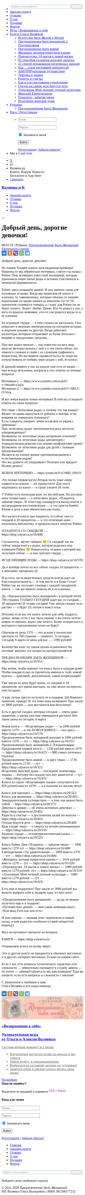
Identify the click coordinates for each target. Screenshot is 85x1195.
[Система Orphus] (57, 1091)
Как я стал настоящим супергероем (43, 82)
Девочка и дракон (30, 75)
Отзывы (15, 15)
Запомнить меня (34, 135)
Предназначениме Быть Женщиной (43, 108)
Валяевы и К (13, 187)
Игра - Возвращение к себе (29, 30)
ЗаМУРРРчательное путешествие (41, 71)
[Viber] (15, 253)
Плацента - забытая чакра (36, 97)
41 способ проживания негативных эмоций (49, 64)
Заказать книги (20, 11)
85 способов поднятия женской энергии (46, 60)
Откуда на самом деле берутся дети (43, 86)
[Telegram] (27, 253)
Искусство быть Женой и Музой (41, 37)
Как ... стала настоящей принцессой (43, 67)
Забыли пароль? (49, 149)
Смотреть (16, 179)
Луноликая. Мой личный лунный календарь (49, 90)
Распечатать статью (15, 249)
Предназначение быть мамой (38, 49)
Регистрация (27, 149)
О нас (14, 19)
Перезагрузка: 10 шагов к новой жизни (45, 56)
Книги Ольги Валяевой (26, 34)
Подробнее (9, 1080)
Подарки (16, 23)
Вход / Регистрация (23, 112)
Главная (15, 1145)
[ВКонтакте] (4, 253)
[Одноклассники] (9, 253)
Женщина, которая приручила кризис (44, 52)
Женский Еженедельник (35, 93)
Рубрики (16, 104)
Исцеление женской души (36, 101)
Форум (15, 26)
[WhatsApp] (21, 253)
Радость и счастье (30, 78)
